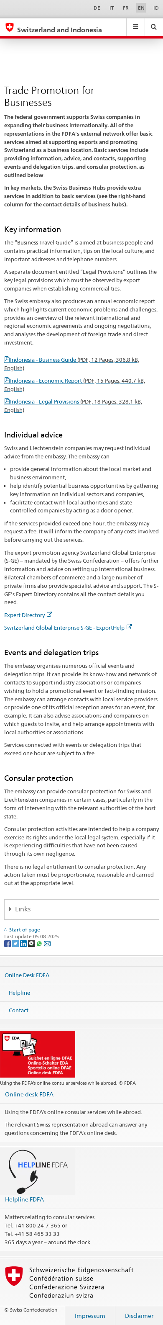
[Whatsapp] (40, 943)
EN (141, 8)
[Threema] (32, 943)
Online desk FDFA (29, 1094)
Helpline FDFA (24, 1199)
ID (156, 8)
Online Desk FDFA (27, 975)
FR (126, 8)
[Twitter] (16, 943)
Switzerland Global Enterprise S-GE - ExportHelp (64, 627)
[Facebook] (8, 943)
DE (97, 8)
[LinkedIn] (24, 943)
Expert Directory (24, 615)
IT (112, 8)
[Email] (47, 943)
